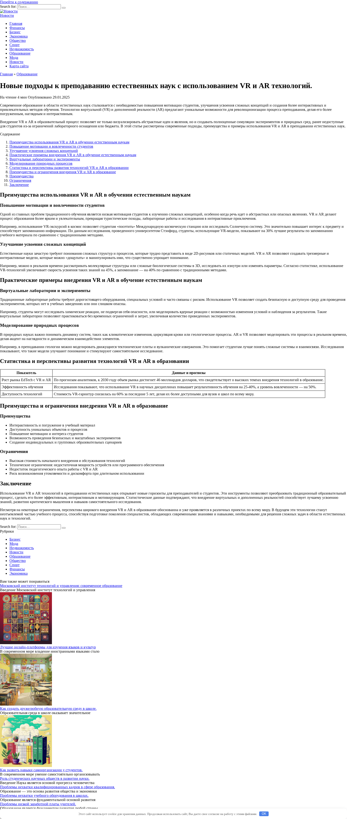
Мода (13, 58)
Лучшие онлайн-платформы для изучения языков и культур (48, 647)
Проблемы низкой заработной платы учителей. (38, 804)
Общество (17, 41)
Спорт (14, 45)
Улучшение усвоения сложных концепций (43, 151)
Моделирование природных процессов (40, 163)
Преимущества (21, 176)
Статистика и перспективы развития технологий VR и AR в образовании (69, 168)
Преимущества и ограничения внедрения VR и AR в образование (62, 172)
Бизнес (15, 32)
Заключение (19, 185)
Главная (15, 24)
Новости (7, 15)
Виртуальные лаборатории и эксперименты (44, 159)
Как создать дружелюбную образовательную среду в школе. (48, 709)
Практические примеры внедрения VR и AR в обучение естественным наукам (72, 155)
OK (264, 813)
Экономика (18, 36)
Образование (19, 53)
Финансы (17, 28)
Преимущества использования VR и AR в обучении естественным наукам (69, 142)
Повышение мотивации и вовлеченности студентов (51, 146)
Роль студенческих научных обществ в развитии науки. (44, 778)
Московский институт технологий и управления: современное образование (61, 586)
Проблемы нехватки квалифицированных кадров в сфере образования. (57, 787)
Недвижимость (21, 49)
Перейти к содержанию (19, 2)
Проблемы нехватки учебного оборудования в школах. (44, 795)
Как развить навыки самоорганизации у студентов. (41, 770)
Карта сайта (19, 66)
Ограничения (20, 180)
